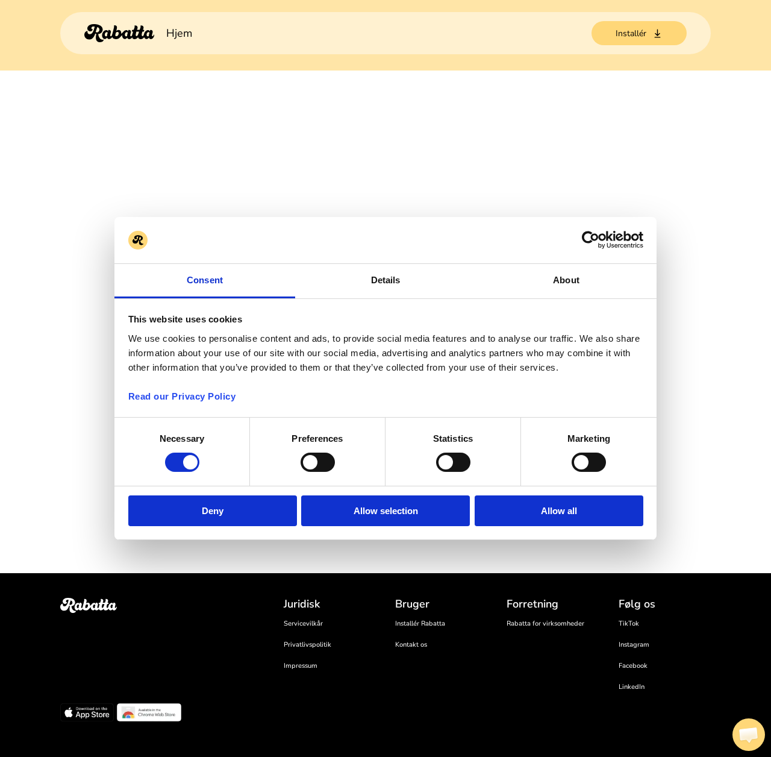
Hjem (179, 33)
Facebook (633, 665)
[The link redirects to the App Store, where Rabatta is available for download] (87, 714)
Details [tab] (386, 280)
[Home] (119, 33)
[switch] (318, 462)
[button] (748, 734)
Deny (212, 511)
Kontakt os (411, 644)
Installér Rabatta (420, 623)
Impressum (300, 665)
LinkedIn (632, 686)
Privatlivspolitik (307, 644)
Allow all (559, 511)
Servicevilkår (303, 623)
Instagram (634, 644)
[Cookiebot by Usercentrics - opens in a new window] (590, 240)
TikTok (629, 623)
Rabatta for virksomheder (545, 623)
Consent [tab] (205, 280)
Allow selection (386, 511)
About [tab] (566, 280)
